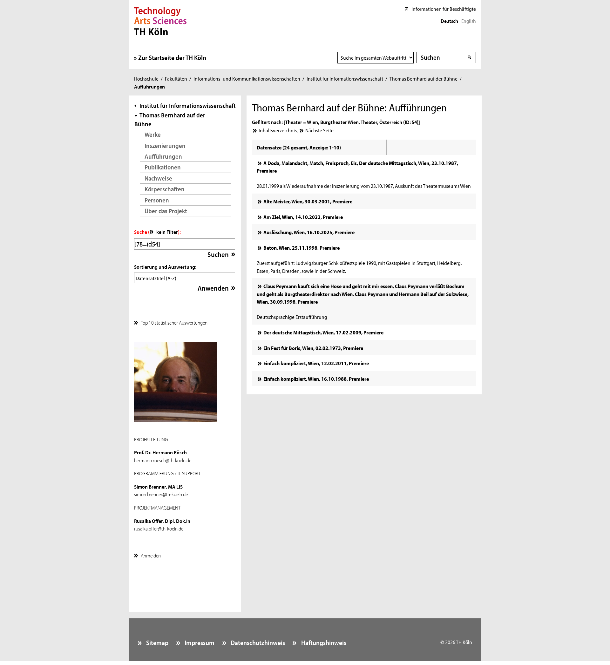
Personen (157, 200)
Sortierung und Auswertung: (165, 266)
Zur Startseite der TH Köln (172, 57)
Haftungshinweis (323, 642)
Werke (153, 134)
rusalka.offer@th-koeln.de (158, 528)
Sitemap (156, 642)
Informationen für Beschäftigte (443, 8)
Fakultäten (176, 78)
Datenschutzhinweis (257, 642)
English (468, 20)
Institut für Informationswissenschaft (345, 78)
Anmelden (151, 555)
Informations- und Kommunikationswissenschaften (246, 78)
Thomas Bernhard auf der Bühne (424, 78)
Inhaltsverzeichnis (277, 130)
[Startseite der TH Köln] (160, 20)
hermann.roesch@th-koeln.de (162, 460)
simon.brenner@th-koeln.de (161, 494)
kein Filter (167, 231)
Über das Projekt (166, 211)
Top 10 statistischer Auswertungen (174, 322)
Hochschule (146, 78)
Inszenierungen (165, 145)
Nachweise (158, 178)
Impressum (198, 642)
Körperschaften (165, 189)
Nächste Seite (319, 130)
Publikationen (163, 167)
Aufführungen (163, 156)
